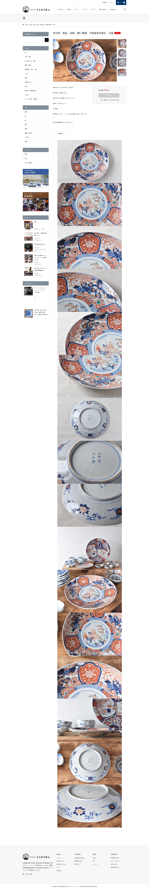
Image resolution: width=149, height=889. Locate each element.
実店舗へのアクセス (61, 864)
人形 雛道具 (28, 162)
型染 (26, 112)
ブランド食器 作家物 (31, 99)
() (34, 299)
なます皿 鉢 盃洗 (30, 61)
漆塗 (26, 78)
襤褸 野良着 (28, 133)
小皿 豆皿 (28, 56)
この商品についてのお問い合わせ (111, 100)
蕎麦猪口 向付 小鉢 (31, 69)
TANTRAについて (60, 861)
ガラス (26, 73)
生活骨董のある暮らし (79, 858)
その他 (26, 95)
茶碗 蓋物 (28, 65)
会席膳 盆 (28, 82)
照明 (26, 154)
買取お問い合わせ (115, 867)
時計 (26, 158)
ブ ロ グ (93, 9)
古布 (94, 861)
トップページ (59, 858)
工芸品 (94, 858)
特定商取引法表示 (115, 858)
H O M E (60, 9)
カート (122, 2)
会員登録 (104, 2)
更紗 (26, 124)
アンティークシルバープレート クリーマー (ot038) (40, 290)
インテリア (84, 9)
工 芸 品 (68, 9)
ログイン (111, 2)
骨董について (77, 864)
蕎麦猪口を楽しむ (78, 861)
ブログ (57, 867)
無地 (26, 141)
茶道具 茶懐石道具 (30, 90)
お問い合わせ (102, 9)
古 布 (76, 9)
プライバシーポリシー (116, 861)
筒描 (26, 129)
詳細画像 (60, 133)
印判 (26, 86)
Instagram (113, 9)
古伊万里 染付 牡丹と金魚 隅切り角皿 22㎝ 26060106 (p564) (40, 312)
